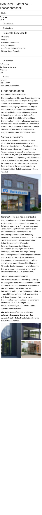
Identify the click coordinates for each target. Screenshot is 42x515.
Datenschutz (14, 86)
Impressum (4, 86)
